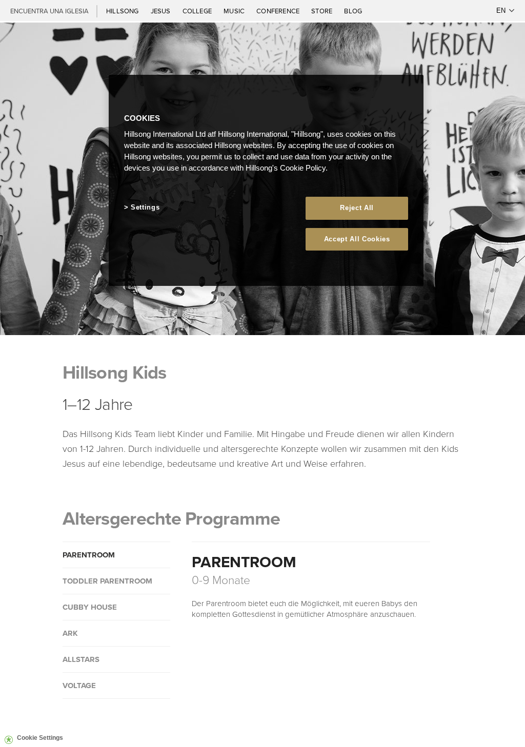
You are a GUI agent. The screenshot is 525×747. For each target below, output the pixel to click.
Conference (278, 10)
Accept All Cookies (357, 239)
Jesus (161, 10)
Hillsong (123, 10)
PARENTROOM (89, 555)
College (198, 10)
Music (235, 10)
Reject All (357, 208)
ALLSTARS (81, 659)
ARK (70, 633)
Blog (353, 10)
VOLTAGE (79, 685)
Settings (145, 207)
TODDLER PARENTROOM (107, 581)
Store (322, 10)
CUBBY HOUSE (90, 607)
